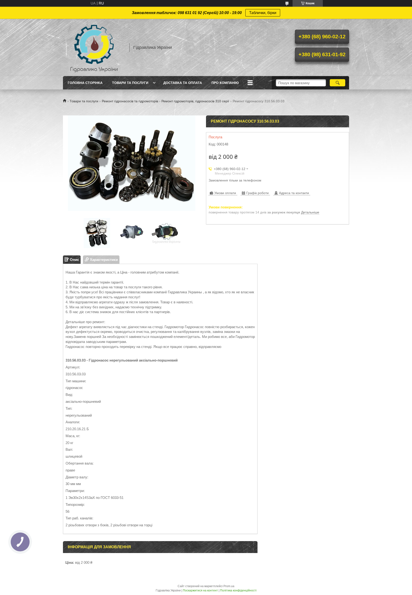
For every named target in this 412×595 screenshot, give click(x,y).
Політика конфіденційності (238, 590)
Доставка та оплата (182, 83)
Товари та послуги (130, 83)
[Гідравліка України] (94, 47)
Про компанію (225, 83)
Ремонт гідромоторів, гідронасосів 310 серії (195, 101)
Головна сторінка (85, 83)
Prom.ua (228, 586)
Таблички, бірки (262, 13)
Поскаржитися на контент (200, 590)
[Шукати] (337, 82)
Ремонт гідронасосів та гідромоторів (130, 101)
